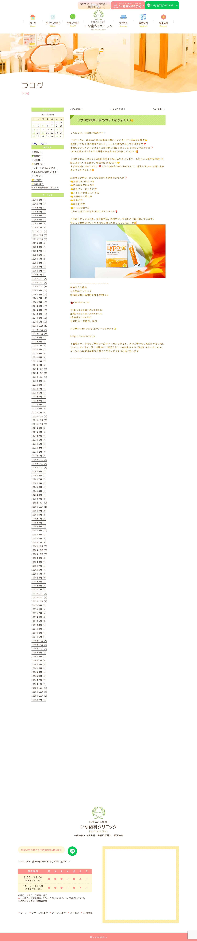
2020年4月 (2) (38, 491)
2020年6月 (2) (38, 483)
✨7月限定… (37, 183)
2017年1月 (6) (38, 636)
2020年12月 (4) (39, 459)
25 (34, 136)
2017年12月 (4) (39, 593)
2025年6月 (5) (38, 255)
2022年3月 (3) (38, 404)
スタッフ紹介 (73, 24)
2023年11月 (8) (39, 329)
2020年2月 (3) (38, 499)
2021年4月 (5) (38, 447)
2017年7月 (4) (38, 613)
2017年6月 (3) (38, 617)
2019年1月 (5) (38, 542)
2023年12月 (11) (39, 325)
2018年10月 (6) (39, 554)
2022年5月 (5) (38, 396)
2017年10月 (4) (39, 601)
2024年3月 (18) (39, 314)
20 (43, 132)
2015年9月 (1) (38, 699)
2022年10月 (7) (39, 377)
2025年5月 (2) (38, 258)
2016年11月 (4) (39, 644)
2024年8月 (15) (39, 294)
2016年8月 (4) (38, 656)
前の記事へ (77, 109)
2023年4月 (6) (38, 353)
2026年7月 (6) (38, 203)
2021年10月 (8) (39, 424)
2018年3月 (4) (38, 581)
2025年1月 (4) (38, 274)
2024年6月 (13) (39, 302)
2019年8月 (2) (38, 514)
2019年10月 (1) (39, 506)
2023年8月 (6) (38, 341)
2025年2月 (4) (38, 270)
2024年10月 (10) (39, 286)
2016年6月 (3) (38, 664)
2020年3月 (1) (38, 495)
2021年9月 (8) (38, 428)
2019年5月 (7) (38, 526)
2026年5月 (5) (38, 211)
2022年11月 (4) (39, 373)
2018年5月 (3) (38, 573)
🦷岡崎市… (36, 152)
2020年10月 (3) (39, 467)
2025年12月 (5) (39, 231)
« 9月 (34, 143)
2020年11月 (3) (39, 463)
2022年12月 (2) (39, 369)
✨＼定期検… (37, 164)
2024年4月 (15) (39, 310)
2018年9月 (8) (38, 558)
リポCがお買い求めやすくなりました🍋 (105, 120)
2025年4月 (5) (38, 262)
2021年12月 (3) (39, 416)
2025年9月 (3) (38, 243)
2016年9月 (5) (38, 652)
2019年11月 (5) (39, 503)
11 (34, 129)
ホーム (33, 24)
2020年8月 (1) (38, 475)
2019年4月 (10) (39, 530)
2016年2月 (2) (38, 680)
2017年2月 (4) (38, 632)
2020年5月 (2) (38, 487)
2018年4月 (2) (38, 577)
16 (56, 129)
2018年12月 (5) (39, 546)
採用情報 (163, 24)
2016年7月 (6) (38, 660)
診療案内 (143, 24)
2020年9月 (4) (38, 471)
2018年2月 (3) (38, 585)
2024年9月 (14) (39, 290)
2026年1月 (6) (38, 227)
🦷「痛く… (36, 175)
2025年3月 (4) (38, 266)
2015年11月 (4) (39, 691)
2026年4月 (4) (38, 215)
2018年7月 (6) (38, 566)
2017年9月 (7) (38, 605)
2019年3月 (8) (38, 534)
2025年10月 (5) (39, 239)
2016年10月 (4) (39, 648)
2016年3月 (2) (38, 676)
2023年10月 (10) (39, 333)
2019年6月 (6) (38, 522)
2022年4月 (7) (38, 400)
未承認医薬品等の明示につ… (45, 171)
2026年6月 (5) (38, 207)
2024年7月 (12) (39, 298)
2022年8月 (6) (38, 384)
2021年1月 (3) (38, 455)
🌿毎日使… (36, 156)
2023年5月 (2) (38, 349)
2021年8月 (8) (38, 432)
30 (56, 136)
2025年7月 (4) (38, 251)
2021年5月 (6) (38, 444)
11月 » (43, 143)
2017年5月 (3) (38, 621)
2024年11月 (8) (39, 282)
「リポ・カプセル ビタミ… (44, 167)
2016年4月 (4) (38, 672)
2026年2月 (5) (38, 223)
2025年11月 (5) (39, 235)
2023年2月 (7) (38, 361)
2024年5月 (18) (39, 306)
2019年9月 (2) (38, 510)
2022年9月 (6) (38, 381)
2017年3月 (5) (38, 628)
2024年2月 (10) (39, 317)
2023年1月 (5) (38, 365)
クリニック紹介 (52, 24)
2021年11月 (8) (39, 420)
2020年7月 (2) (38, 479)
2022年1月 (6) (38, 412)
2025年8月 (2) (38, 247)
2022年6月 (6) (38, 392)
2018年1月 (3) (38, 589)
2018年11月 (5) (39, 550)
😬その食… (36, 179)
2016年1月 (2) (38, 684)
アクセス (123, 24)
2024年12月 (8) (39, 278)
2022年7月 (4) (38, 388)
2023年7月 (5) (38, 345)
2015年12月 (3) (39, 688)
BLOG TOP (118, 109)
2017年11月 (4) (39, 597)
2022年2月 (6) (38, 408)
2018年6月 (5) (38, 569)
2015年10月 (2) (39, 695)
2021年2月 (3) (38, 451)
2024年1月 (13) (39, 321)
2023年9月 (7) (38, 337)
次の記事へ (158, 109)
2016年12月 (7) (39, 640)
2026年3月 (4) (38, 219)
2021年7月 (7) (38, 436)
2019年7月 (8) (38, 518)
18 (34, 132)
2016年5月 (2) (38, 668)
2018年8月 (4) (38, 562)
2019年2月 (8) (38, 538)
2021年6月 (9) (38, 439)
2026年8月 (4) (38, 199)
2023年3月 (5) (38, 357)
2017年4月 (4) (38, 625)
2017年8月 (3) (38, 609)
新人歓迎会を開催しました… (45, 187)
